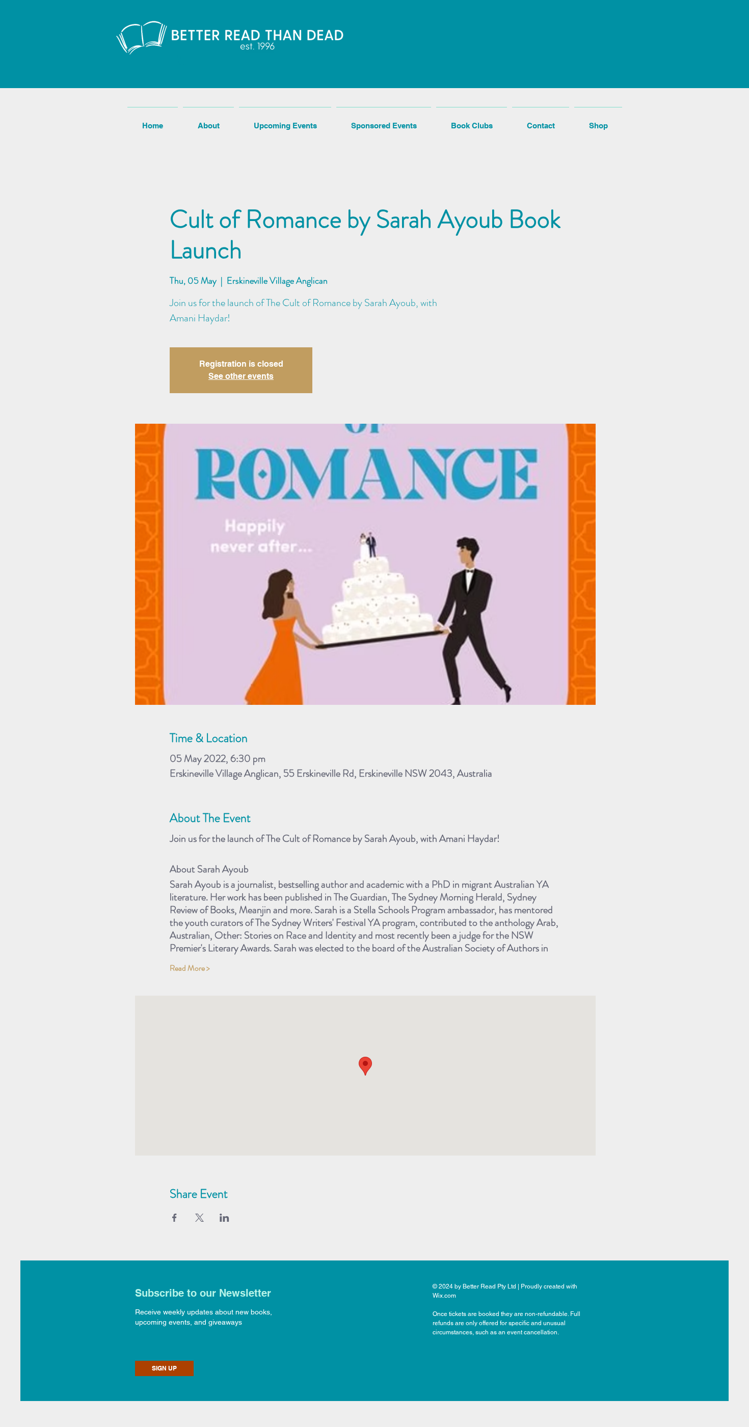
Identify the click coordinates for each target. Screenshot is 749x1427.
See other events (241, 376)
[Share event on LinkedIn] (224, 1218)
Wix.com (444, 1295)
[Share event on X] (199, 1218)
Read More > (190, 968)
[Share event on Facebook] (174, 1218)
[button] (182, 60)
